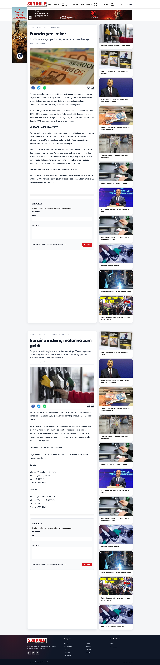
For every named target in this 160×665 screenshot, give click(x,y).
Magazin (88, 4)
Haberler (39, 27)
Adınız (34, 216)
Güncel (50, 4)
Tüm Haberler (113, 647)
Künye (111, 643)
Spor (82, 4)
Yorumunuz (36, 225)
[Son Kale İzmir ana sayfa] (37, 640)
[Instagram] (33, 653)
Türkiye (106, 4)
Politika (56, 4)
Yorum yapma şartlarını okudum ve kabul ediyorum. (48, 244)
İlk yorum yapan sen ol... (63, 208)
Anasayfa (32, 27)
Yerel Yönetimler (64, 4)
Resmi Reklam (112, 4)
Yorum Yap (87, 244)
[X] (37, 653)
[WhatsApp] (29, 653)
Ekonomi (76, 4)
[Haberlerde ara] (121, 4)
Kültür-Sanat (96, 4)
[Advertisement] (140, 35)
